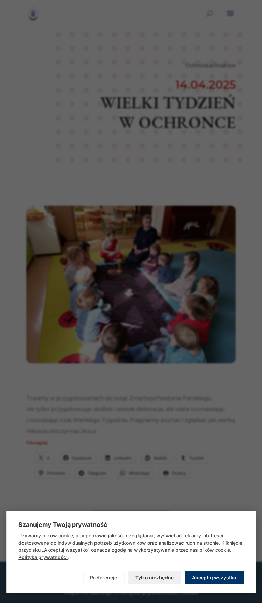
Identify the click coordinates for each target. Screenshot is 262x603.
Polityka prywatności (43, 557)
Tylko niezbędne (154, 577)
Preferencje (103, 577)
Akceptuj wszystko (214, 577)
